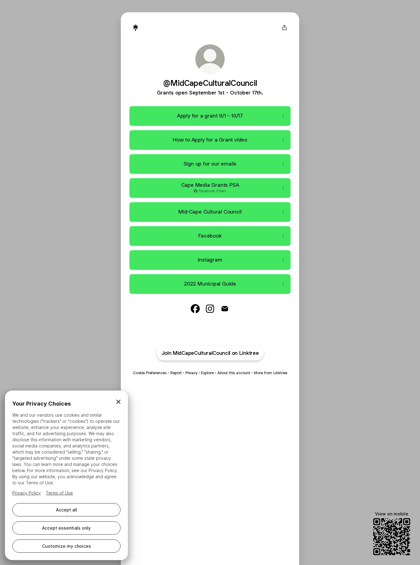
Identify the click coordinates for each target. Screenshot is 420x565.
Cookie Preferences (150, 372)
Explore (207, 372)
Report (176, 372)
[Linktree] (135, 28)
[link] (195, 308)
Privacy (191, 372)
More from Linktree (270, 372)
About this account (233, 372)
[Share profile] (284, 28)
